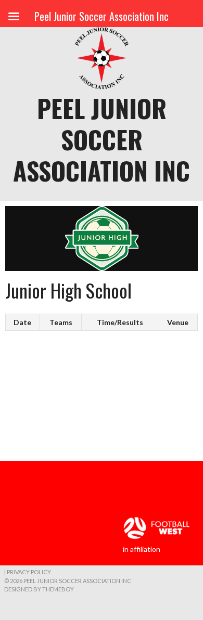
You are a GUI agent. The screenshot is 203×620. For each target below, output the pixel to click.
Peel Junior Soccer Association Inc (101, 139)
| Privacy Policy (27, 572)
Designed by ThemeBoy (39, 589)
